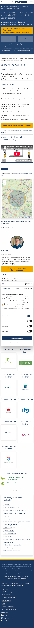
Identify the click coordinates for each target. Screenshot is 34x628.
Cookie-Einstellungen (8, 598)
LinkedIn (5, 615)
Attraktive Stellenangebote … (11, 6)
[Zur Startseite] (1, 6)
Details (17, 288)
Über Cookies (28, 288)
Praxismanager (9, 548)
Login (11, 2)
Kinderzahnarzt (9, 530)
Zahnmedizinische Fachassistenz (14, 513)
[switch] (29, 321)
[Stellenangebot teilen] (8, 39)
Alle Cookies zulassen (17, 338)
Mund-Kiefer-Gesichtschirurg (13, 545)
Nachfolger (7, 519)
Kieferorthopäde (9, 527)
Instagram (5, 618)
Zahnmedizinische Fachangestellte (15, 510)
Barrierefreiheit (6, 600)
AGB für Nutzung (7, 592)
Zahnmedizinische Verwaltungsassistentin (17, 539)
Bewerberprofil (7, 50)
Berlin (2, 227)
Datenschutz (6, 595)
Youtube (5, 621)
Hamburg (7, 227)
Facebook (5, 612)
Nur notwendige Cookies (17, 342)
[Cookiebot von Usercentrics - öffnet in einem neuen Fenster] (25, 284)
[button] (31, 3)
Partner (6, 516)
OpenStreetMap (27, 217)
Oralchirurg (8, 536)
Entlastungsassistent (10, 525)
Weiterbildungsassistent (12, 551)
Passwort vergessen (8, 606)
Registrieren (22, 2)
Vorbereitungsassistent (11, 507)
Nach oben (18, 490)
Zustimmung (6, 288)
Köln (11, 227)
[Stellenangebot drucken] (25, 39)
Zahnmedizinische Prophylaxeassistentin (17, 522)
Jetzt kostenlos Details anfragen (18, 125)
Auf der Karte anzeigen (25, 24)
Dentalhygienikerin (10, 533)
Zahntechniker (8, 542)
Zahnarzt (24, 6)
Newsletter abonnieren (9, 609)
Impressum (5, 589)
